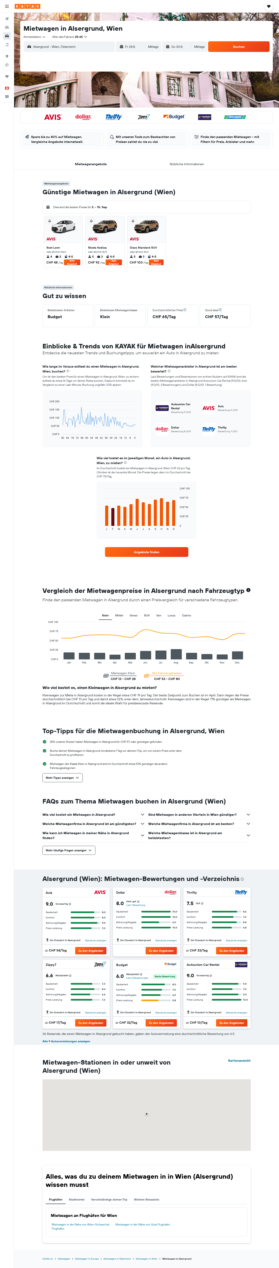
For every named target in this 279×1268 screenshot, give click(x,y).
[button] (6, 6)
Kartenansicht (239, 1060)
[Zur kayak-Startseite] (27, 6)
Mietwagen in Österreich (117, 1258)
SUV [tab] (147, 615)
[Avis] (100, 892)
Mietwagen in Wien (146, 1258)
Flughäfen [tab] (55, 1199)
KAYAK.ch (47, 1258)
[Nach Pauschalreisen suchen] (7, 44)
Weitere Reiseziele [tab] (146, 1199)
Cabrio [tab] (186, 615)
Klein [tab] (105, 615)
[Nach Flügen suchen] (7, 19)
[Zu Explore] (7, 56)
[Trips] (7, 76)
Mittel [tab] (119, 615)
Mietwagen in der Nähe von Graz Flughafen (142, 1224)
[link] (146, 552)
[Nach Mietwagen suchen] (7, 36)
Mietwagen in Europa (87, 1258)
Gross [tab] (133, 615)
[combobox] (34, 37)
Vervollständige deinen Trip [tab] (109, 1199)
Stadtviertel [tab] (77, 1199)
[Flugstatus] (7, 65)
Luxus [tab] (171, 615)
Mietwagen (64, 1258)
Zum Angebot (72, 262)
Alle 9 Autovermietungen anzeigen (66, 1041)
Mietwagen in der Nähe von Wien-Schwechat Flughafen (80, 1226)
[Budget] (171, 964)
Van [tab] (158, 615)
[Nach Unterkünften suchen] (7, 27)
